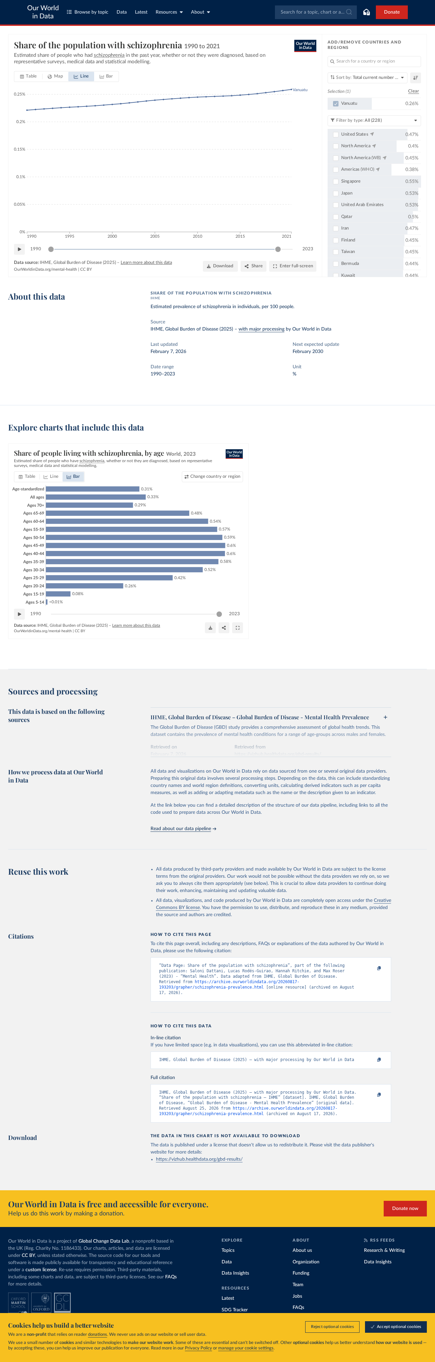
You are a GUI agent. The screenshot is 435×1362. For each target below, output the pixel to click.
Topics (228, 1250)
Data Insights (235, 1273)
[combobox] (316, 12)
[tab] (28, 76)
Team (298, 1284)
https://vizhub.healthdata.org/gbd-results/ (199, 1159)
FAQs (171, 1277)
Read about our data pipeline (181, 828)
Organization (306, 1262)
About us (302, 1250)
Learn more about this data (146, 262)
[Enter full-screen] (237, 627)
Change (215, 476)
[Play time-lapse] (19, 249)
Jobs (297, 1296)
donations (97, 1334)
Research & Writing (384, 1250)
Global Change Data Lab (104, 1241)
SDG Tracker (235, 1310)
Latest (141, 12)
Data (122, 12)
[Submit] (348, 12)
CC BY (86, 269)
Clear (413, 91)
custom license (40, 1269)
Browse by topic (91, 12)
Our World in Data (43, 12)
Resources (166, 12)
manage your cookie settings (246, 1348)
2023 (307, 249)
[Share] (224, 627)
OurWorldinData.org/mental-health (45, 269)
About (197, 12)
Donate (392, 12)
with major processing (261, 329)
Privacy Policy (198, 1348)
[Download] (210, 627)
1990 (35, 249)
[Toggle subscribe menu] (366, 12)
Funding (301, 1273)
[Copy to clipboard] (372, 968)
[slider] (51, 249)
